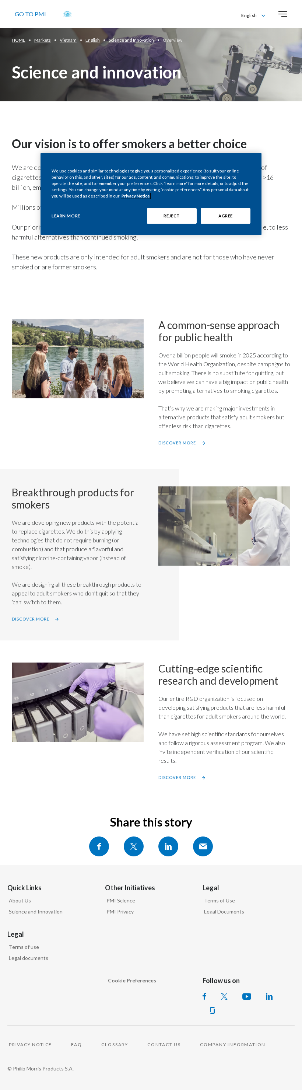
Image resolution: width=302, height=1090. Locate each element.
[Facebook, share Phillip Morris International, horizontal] (99, 846)
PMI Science (120, 900)
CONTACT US (164, 1044)
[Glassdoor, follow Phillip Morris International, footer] (212, 1010)
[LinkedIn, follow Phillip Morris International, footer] (269, 996)
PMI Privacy (120, 911)
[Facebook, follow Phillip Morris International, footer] (204, 996)
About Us (20, 900)
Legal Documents (224, 911)
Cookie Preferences (132, 980)
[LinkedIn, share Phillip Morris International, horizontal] (168, 846)
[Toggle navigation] (282, 14)
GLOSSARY (114, 1044)
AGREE (225, 215)
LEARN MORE (66, 215)
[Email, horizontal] (203, 846)
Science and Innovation (36, 911)
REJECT (171, 215)
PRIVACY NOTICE (30, 1044)
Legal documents (28, 958)
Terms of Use (219, 900)
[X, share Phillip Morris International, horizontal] (134, 846)
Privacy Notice (136, 195)
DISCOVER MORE (177, 442)
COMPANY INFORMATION (233, 1044)
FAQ (76, 1044)
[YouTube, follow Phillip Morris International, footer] (246, 996)
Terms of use (24, 947)
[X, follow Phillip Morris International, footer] (224, 996)
